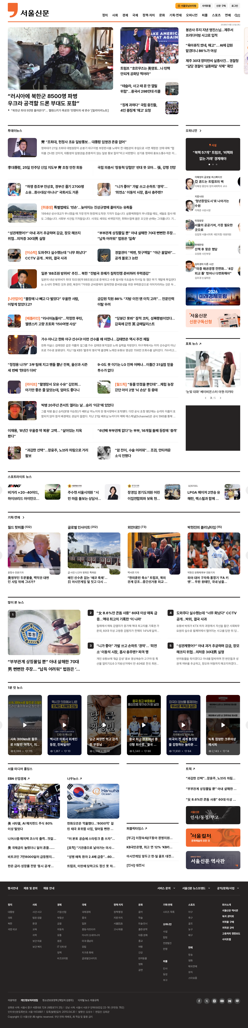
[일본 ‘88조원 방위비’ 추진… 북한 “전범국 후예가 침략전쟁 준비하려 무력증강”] (22, 278)
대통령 (11, 912)
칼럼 (165, 937)
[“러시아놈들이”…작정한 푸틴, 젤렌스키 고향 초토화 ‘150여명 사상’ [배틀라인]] (14, 321)
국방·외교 (12, 929)
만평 (165, 949)
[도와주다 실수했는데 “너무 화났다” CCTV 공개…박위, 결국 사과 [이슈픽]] (14, 255)
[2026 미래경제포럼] (213, 296)
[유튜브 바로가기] (222, 1001)
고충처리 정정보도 (231, 933)
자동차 (60, 929)
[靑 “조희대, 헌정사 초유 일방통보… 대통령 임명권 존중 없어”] (22, 147)
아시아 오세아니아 (91, 935)
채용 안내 (48, 888)
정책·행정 (118, 912)
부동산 (60, 917)
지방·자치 (118, 917)
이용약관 (12, 1000)
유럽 (84, 946)
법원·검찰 (37, 917)
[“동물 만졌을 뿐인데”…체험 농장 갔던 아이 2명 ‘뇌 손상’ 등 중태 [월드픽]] (104, 387)
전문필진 (167, 943)
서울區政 (118, 923)
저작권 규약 (228, 927)
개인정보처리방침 (29, 1000)
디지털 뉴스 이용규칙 (88, 1000)
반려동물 (142, 958)
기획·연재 (175, 15)
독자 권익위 (228, 916)
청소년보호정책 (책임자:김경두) (58, 1000)
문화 (162, 15)
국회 (10, 917)
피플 (205, 15)
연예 (228, 15)
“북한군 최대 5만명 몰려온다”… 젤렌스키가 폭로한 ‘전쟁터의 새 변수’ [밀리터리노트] (60, 110)
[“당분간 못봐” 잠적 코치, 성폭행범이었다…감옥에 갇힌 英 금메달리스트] (104, 321)
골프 (190, 923)
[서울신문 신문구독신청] (213, 318)
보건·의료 (37, 941)
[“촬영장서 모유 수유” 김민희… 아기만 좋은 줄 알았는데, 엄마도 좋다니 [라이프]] (14, 387)
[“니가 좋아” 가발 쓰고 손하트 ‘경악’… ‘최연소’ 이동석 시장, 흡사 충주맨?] (104, 189)
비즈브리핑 (62, 958)
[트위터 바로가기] (207, 1001)
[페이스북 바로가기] (199, 1001)
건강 (140, 952)
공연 (140, 970)
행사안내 (13, 888)
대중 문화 (143, 935)
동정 (165, 974)
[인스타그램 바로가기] (214, 1001)
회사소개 (226, 904)
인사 (165, 968)
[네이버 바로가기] (230, 1001)
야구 (190, 912)
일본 (84, 923)
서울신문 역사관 (230, 910)
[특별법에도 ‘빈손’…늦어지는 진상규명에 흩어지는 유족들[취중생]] (22, 212)
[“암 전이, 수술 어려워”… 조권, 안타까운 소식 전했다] (104, 453)
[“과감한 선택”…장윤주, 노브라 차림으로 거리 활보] (14, 453)
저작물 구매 (228, 922)
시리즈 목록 (168, 912)
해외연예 (192, 966)
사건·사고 (37, 912)
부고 (165, 980)
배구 (190, 935)
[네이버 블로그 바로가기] (237, 1001)
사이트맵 (226, 939)
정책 (59, 952)
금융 (59, 923)
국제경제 (86, 912)
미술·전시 (142, 923)
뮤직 (190, 972)
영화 (140, 964)
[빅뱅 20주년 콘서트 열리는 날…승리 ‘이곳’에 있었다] (22, 410)
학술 (140, 917)
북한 (10, 923)
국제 (135, 15)
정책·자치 (149, 15)
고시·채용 (118, 929)
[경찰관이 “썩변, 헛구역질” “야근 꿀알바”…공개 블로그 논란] (104, 255)
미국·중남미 (87, 941)
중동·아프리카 (88, 929)
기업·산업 (61, 912)
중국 (84, 917)
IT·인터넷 (61, 946)
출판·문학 (142, 929)
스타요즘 (192, 978)
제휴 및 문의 (31, 888)
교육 (34, 929)
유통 (59, 935)
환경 (34, 923)
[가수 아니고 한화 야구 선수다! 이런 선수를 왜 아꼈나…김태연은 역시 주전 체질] (22, 344)
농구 (190, 929)
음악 (140, 912)
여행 (140, 946)
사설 (165, 931)
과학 (34, 935)
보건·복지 (37, 946)
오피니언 (192, 15)
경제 (125, 15)
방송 (190, 954)
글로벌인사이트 (89, 958)
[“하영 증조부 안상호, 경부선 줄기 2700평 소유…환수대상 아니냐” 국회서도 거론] (14, 189)
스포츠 (216, 15)
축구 (190, 917)
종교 (140, 941)
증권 (59, 941)
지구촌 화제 (87, 952)
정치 (105, 15)
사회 (115, 15)
